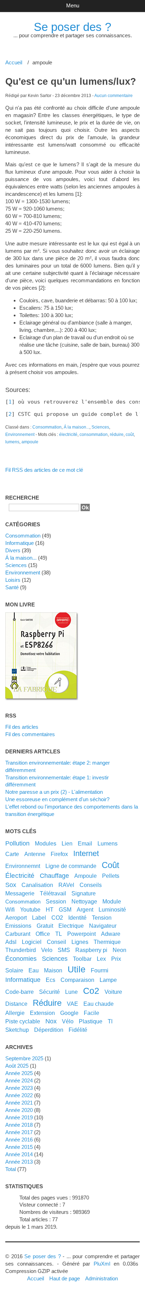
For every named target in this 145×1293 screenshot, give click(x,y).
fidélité (78, 1030)
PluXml (102, 1264)
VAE (72, 1004)
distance (16, 1004)
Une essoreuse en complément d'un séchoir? (57, 799)
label (39, 917)
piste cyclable (22, 1021)
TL (58, 934)
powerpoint (81, 934)
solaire (14, 970)
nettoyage (84, 901)
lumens (12, 441)
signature (83, 893)
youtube (30, 909)
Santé (12, 587)
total (11, 1169)
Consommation (47, 427)
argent (85, 909)
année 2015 (19, 1147)
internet (86, 853)
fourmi (99, 970)
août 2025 (17, 1066)
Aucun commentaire (113, 95)
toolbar (82, 959)
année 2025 (19, 1073)
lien (67, 843)
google (69, 1013)
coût (130, 434)
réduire (117, 434)
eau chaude (98, 1004)
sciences (55, 958)
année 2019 (19, 1117)
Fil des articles (21, 727)
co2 (91, 991)
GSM (65, 909)
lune (71, 992)
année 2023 (19, 1088)
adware (110, 934)
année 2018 (19, 1125)
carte (12, 854)
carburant (17, 934)
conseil (56, 942)
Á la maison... (76, 427)
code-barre (19, 992)
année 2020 (19, 1110)
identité (77, 917)
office (43, 934)
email (85, 843)
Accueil (13, 62)
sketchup (17, 1030)
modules (45, 843)
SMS (64, 950)
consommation (94, 434)
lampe (108, 980)
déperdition (48, 1030)
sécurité (49, 992)
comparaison (77, 980)
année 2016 (19, 1140)
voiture (113, 992)
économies (21, 958)
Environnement (19, 434)
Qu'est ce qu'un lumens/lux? (70, 81)
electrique (71, 925)
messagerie (19, 893)
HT (49, 909)
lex (101, 959)
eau (34, 970)
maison (53, 970)
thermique (107, 942)
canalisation (37, 885)
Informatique (19, 543)
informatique (22, 979)
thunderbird (20, 950)
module (111, 901)
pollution (17, 843)
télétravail (53, 893)
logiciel (32, 942)
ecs (50, 980)
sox (10, 884)
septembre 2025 (24, 1058)
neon (119, 950)
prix (116, 959)
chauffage (54, 875)
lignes (79, 942)
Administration (101, 1278)
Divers (12, 550)
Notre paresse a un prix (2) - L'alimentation (54, 792)
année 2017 (19, 1132)
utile (77, 969)
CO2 (57, 917)
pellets (110, 876)
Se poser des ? (72, 26)
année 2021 (19, 1103)
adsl (11, 942)
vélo (68, 1021)
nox (51, 1021)
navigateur (102, 925)
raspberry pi (91, 950)
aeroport (16, 917)
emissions (18, 925)
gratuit (45, 925)
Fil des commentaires (30, 734)
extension (42, 1013)
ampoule (29, 441)
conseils (91, 885)
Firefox (59, 854)
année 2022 (19, 1095)
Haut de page (64, 1278)
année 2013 (19, 1162)
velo (46, 950)
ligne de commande (70, 866)
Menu (72, 5)
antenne (34, 854)
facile (91, 1013)
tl (110, 1021)
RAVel (66, 885)
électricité (68, 434)
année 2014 (19, 1154)
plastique (90, 1021)
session (56, 901)
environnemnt (22, 866)
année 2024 (19, 1080)
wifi (10, 909)
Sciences (100, 427)
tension (102, 917)
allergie (15, 1013)
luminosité (112, 909)
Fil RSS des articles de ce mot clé (44, 470)
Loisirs (12, 580)
